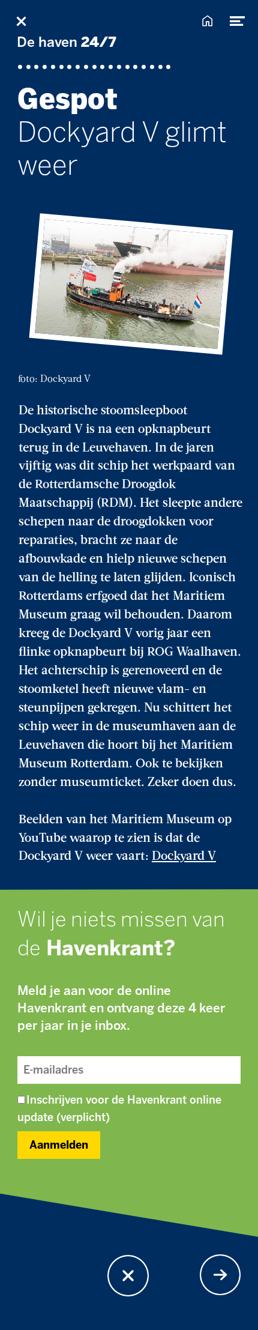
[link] (220, 1275)
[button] (128, 1275)
